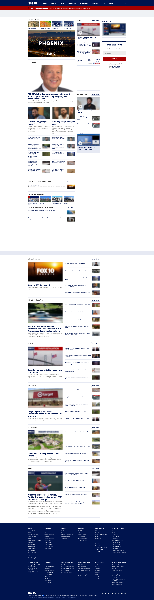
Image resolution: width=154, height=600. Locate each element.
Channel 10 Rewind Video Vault (101, 535)
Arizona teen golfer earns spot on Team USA (76, 494)
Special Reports (99, 549)
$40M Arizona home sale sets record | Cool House (77, 446)
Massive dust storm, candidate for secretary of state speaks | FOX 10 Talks (84, 44)
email (122, 593)
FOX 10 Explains (32, 536)
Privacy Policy (116, 66)
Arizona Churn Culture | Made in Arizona (75, 453)
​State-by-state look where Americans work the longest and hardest (76, 404)
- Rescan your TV (49, 580)
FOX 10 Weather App (66, 572)
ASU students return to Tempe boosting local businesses (76, 432)
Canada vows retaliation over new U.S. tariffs (87, 38)
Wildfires (47, 536)
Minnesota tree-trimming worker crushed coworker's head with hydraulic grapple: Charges (34, 155)
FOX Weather (48, 548)
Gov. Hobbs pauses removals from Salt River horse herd (77, 377)
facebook (102, 593)
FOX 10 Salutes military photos (84, 571)
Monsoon (47, 533)
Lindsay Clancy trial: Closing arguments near (76, 319)
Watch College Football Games (118, 567)
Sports (30, 468)
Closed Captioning (49, 566)
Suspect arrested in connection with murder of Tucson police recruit (63, 123)
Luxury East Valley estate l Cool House (43, 454)
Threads (97, 574)
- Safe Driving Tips (32, 558)
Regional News (33, 562)
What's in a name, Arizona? (119, 552)
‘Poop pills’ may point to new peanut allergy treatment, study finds (58, 170)
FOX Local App (65, 570)
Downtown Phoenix (56, 203)
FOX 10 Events (82, 566)
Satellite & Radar (32, 28)
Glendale (66, 203)
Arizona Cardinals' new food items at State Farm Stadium (77, 461)
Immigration (31, 542)
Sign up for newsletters (84, 568)
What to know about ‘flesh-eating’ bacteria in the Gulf (41, 210)
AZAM (29, 533)
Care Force (98, 533)
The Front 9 (115, 538)
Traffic (29, 556)
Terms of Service (115, 67)
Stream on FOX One (119, 562)
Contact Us (47, 568)
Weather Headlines (49, 534)
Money (63, 529)
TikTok (97, 566)
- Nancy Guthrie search (101, 547)
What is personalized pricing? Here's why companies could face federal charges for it (46, 218)
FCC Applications (49, 572)
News (30, 529)
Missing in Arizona (100, 546)
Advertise (47, 565)
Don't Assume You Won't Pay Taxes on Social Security (87, 148)
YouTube (97, 565)
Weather (48, 529)
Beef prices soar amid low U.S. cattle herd (83, 124)
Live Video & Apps (67, 562)
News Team (48, 576)
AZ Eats (114, 531)
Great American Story (117, 540)
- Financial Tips (65, 538)
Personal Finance (65, 536)
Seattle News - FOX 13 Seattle (33, 572)
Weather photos (82, 578)
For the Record (67, 28)
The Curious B (115, 534)
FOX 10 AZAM (32, 427)
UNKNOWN (115, 548)
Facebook (97, 570)
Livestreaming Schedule (67, 568)
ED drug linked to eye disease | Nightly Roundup (77, 292)
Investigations (98, 542)
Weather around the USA (32, 204)
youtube (112, 593)
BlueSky (97, 576)
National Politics (82, 538)
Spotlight (97, 551)
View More (70, 182)
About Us (48, 562)
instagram (109, 593)
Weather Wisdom (49, 546)
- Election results (82, 533)
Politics (79, 20)
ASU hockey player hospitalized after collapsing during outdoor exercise (34, 163)
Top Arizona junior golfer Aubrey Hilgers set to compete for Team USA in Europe (77, 502)
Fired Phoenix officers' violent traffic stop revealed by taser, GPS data (58, 146)
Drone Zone (98, 540)
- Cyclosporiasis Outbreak (34, 540)
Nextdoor (97, 578)
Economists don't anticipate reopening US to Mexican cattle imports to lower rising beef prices (84, 51)
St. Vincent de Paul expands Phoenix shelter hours (83, 118)
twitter (106, 593)
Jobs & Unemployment (67, 534)
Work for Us (48, 582)
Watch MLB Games (117, 570)
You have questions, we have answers (41, 207)
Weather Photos (49, 544)
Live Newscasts (65, 565)
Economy (63, 533)
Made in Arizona (99, 544)
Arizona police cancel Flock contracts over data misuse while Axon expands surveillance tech (34, 146)
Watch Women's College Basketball (118, 579)
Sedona (42, 203)
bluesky (118, 593)
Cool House (98, 538)
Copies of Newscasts (50, 570)
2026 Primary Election (84, 531)
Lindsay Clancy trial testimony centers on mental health (77, 326)
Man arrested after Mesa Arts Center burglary (34, 138)
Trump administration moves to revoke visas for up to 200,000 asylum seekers (78, 356)
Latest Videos (82, 94)
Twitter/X (97, 572)
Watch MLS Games (117, 584)
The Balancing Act (116, 533)
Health (29, 538)
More (111, 3)
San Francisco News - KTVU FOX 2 (33, 568)
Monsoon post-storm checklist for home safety (76, 411)
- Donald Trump (82, 540)
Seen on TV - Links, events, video (39, 182)
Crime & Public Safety (35, 300)
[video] (88, 29)
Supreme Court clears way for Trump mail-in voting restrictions (34, 170)
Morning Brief (31, 546)
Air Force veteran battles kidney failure (87, 111)
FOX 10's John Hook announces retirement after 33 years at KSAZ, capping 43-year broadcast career (49, 96)
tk (115, 593)
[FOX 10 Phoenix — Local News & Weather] (33, 3)
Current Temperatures (45, 28)
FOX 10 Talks (115, 536)
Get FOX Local (106, 22)
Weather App (48, 542)
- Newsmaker (81, 536)
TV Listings (47, 578)
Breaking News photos (84, 574)
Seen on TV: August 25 (33, 185)
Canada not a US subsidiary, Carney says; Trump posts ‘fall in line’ (77, 349)
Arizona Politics (82, 534)
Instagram (98, 568)
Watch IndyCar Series (117, 574)
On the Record (116, 544)
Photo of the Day (82, 576)
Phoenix (79, 60)
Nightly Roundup (32, 548)
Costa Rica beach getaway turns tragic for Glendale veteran (37, 123)
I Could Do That (116, 542)
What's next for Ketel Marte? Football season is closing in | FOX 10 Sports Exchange (45, 497)
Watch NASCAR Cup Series (119, 572)
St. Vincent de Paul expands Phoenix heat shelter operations (58, 154)
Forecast (47, 531)
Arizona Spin (98, 531)
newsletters (125, 593)
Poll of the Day (31, 550)
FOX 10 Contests (82, 565)
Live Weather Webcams (67, 566)
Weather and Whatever (118, 550)
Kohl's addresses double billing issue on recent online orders (58, 163)
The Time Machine (117, 546)
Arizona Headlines (34, 259)
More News (32, 385)
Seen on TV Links (32, 552)
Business (63, 531)
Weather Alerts (48, 540)
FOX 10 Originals (118, 529)
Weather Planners (49, 538)
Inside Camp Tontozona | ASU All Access (75, 487)
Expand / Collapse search (125, 3)
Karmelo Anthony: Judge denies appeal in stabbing (77, 304)
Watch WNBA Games (117, 582)
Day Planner (55, 28)
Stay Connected (84, 562)
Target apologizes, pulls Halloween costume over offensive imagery (45, 413)
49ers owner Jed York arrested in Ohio (74, 312)
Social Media (99, 562)
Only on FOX (99, 529)
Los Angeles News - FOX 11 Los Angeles (34, 565)
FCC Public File (48, 574)
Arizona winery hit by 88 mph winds (74, 439)
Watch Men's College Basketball (117, 576)
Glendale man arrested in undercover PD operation (58, 138)
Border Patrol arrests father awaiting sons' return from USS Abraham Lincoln (77, 334)
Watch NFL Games (117, 565)
